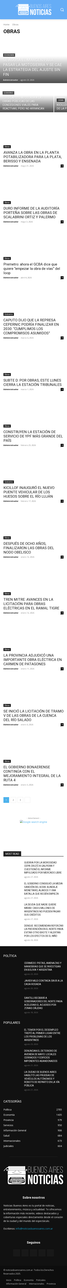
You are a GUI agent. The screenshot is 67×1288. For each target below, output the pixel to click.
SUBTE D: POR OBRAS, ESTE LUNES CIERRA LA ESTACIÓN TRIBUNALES (32, 382)
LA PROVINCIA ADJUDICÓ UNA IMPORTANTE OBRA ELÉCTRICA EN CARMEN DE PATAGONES (32, 659)
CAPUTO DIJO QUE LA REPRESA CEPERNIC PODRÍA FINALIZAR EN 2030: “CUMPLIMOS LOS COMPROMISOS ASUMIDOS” (31, 326)
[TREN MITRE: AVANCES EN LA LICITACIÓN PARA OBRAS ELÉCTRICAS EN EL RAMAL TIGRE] (33, 580)
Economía (9, 55)
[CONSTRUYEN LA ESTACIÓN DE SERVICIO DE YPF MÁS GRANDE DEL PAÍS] (33, 412)
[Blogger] (16, 1252)
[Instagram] (42, 1252)
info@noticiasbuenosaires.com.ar (34, 1228)
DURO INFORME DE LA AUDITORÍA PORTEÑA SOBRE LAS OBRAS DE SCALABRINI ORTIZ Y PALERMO (31, 212)
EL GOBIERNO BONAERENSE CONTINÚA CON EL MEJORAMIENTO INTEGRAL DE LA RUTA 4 (32, 773)
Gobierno (8, 93)
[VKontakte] (50, 1252)
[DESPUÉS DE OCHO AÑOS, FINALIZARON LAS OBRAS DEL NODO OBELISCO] (33, 524)
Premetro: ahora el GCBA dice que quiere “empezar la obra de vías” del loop (31, 268)
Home (6, 24)
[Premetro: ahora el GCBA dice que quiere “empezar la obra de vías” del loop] (33, 245)
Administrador (10, 165)
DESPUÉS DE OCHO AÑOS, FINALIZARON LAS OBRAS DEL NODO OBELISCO (28, 548)
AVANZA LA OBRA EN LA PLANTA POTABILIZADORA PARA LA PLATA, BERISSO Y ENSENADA (32, 156)
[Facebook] (25, 1252)
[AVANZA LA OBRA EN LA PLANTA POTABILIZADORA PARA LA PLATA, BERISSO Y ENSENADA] (33, 133)
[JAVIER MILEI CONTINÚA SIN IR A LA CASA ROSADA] (12, 985)
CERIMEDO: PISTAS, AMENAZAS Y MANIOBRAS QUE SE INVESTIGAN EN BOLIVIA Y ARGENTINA (43, 966)
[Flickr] (33, 1252)
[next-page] (27, 800)
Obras (61, 100)
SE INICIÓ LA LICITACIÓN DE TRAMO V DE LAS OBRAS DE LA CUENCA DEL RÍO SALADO (33, 715)
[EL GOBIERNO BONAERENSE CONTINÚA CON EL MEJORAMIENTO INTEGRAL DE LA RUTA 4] (33, 747)
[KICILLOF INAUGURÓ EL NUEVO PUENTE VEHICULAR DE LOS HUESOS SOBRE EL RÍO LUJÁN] (33, 468)
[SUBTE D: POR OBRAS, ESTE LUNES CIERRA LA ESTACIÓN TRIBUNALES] (33, 361)
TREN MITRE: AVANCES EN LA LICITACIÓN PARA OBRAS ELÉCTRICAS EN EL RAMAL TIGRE (31, 603)
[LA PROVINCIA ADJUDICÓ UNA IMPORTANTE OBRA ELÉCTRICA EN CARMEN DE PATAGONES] (33, 636)
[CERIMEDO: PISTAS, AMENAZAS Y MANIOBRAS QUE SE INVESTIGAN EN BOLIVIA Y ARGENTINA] (12, 967)
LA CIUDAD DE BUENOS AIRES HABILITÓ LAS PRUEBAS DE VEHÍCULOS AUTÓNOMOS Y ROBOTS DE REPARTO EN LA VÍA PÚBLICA (42, 1079)
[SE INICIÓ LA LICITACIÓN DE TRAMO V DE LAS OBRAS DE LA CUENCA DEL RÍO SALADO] (33, 692)
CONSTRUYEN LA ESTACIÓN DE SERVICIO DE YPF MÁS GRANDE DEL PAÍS (33, 436)
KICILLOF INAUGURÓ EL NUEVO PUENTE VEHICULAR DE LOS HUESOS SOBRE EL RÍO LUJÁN (28, 492)
